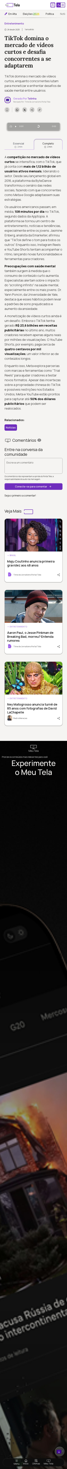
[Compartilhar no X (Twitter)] (24, 109)
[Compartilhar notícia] (32, 109)
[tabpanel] (33, 283)
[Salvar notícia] (7, 109)
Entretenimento (14, 23)
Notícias (11, 427)
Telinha (31, 98)
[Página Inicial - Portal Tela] (12, 5)
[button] (33, 486)
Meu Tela (48, 1463)
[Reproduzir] (15, 126)
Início (26, 1463)
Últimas (36, 1463)
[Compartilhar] (57, 574)
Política (50, 14)
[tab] (19, 144)
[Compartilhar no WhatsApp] (17, 109)
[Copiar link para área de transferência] (39, 109)
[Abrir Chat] (60, 1451)
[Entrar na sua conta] (52, 5)
